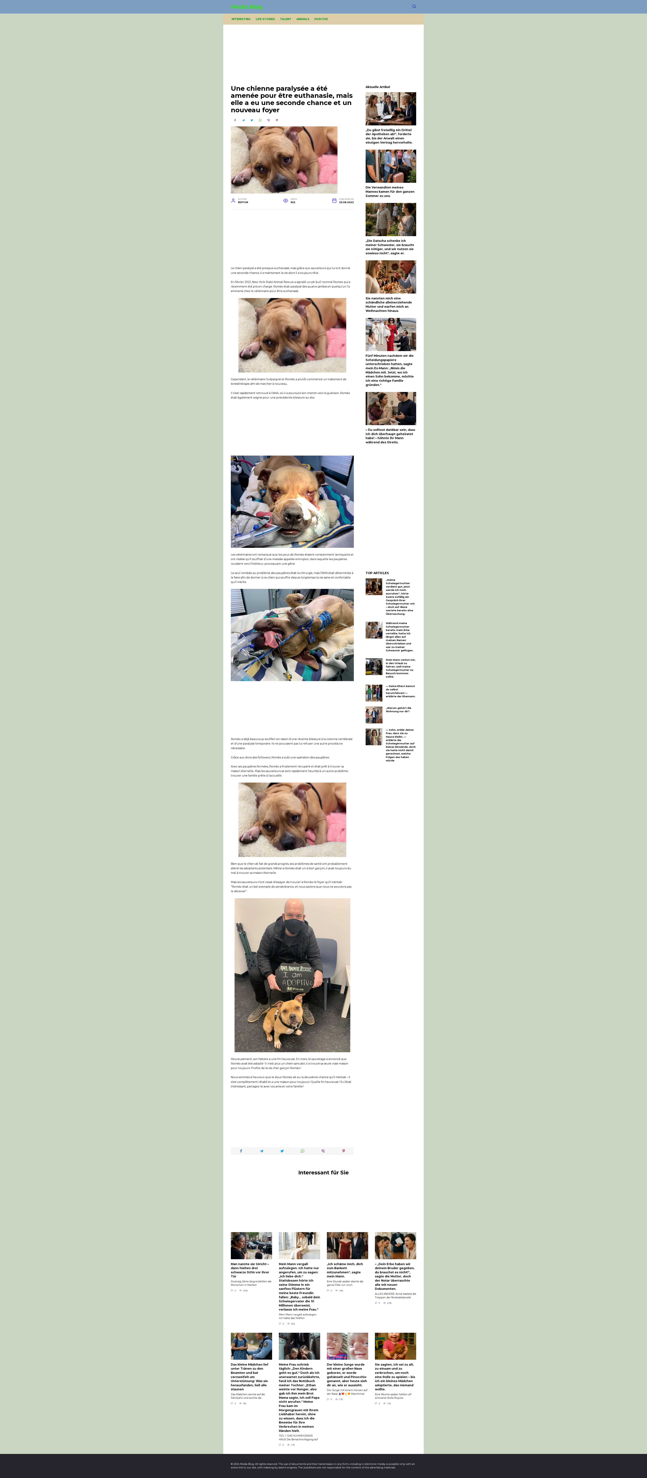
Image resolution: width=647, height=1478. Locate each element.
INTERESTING (241, 19)
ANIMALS (302, 19)
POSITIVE (321, 19)
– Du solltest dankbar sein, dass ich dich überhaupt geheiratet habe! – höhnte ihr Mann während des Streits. (390, 436)
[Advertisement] (323, 57)
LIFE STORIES (265, 19)
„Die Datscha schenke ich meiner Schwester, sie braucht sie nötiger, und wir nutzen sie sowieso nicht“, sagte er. (390, 247)
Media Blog (246, 7)
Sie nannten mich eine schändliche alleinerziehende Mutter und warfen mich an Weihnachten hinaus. (389, 304)
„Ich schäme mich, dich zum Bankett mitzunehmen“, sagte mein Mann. (345, 1270)
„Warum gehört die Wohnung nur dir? (398, 710)
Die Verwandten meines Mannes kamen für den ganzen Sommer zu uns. (390, 191)
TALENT (285, 19)
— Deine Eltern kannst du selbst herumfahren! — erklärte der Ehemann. (400, 691)
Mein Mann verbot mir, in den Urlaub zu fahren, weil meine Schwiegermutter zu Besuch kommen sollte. (401, 668)
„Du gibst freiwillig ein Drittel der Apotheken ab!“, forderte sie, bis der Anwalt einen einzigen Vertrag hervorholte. (389, 136)
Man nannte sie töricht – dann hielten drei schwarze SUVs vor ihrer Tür (250, 1270)
